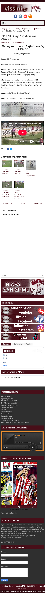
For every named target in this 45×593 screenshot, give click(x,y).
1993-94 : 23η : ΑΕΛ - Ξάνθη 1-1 (18, 171)
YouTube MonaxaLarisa (10, 420)
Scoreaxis (17, 377)
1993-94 (11, 29)
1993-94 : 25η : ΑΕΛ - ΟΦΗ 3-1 (6, 171)
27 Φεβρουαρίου (25, 29)
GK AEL (4, 409)
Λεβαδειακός (37, 29)
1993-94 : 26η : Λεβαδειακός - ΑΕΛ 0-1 (19, 37)
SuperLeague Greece (9, 405)
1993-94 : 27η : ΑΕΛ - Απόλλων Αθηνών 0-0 (6, 193)
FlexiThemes (11, 591)
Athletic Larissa (7, 418)
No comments (18, 42)
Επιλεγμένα (18, 344)
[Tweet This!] (11, 149)
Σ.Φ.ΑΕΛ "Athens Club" (9, 403)
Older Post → (39, 203)
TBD (5, 365)
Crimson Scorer (7, 414)
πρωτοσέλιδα (15, 509)
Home (23, 203)
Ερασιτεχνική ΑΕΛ (7, 399)
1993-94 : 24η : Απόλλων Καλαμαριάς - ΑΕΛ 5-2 (19, 194)
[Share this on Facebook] (8, 149)
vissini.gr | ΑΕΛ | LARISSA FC (25, 586)
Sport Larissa (6, 416)
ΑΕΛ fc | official (6, 396)
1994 (17, 29)
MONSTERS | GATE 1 (9, 401)
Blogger (24, 588)
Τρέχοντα (6, 344)
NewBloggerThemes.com (36, 591)
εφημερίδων (25, 509)
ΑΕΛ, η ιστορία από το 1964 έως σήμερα (15, 422)
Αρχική (4, 29)
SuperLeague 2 (7, 407)
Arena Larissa (6, 412)
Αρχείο (28, 344)
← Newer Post (6, 203)
